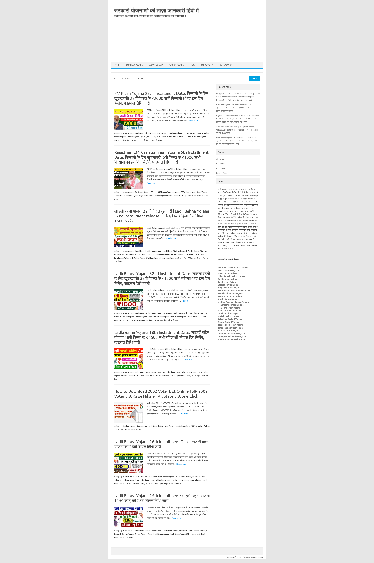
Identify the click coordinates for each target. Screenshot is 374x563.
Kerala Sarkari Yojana (228, 299)
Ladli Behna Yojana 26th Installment (187, 480)
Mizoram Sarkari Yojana (229, 310)
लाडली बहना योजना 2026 (183, 258)
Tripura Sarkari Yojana (229, 330)
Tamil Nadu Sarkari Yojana (230, 325)
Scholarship (207, 65)
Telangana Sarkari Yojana (230, 328)
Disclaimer (220, 168)
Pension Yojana (176, 65)
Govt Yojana (128, 133)
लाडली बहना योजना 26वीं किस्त (170, 484)
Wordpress (258, 557)
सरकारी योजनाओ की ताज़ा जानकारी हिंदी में (156, 10)
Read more (194, 120)
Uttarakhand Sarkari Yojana (231, 333)
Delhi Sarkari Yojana (227, 279)
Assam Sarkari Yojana (228, 270)
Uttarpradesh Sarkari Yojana (232, 336)
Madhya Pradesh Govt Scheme (186, 251)
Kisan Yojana (150, 133)
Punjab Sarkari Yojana (228, 316)
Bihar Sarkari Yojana (227, 273)
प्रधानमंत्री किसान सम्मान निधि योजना (150, 140)
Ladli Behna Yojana (153, 251)
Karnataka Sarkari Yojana (230, 296)
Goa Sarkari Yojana (227, 282)
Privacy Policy (222, 173)
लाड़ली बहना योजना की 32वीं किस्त (166, 320)
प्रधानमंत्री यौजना (146, 137)
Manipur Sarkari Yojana (229, 308)
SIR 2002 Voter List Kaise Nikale (128, 430)
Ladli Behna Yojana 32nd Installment (168, 254)
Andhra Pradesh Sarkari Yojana (233, 267)
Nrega (192, 65)
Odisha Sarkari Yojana (228, 313)
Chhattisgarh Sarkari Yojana (231, 276)
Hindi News (139, 133)
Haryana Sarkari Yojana (229, 287)
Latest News (162, 133)
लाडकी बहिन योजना (183, 376)
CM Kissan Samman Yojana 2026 (171, 192)
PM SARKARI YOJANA (134, 65)
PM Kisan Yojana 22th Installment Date (175, 137)
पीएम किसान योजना (129, 140)
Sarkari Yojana (156, 65)
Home (116, 65)
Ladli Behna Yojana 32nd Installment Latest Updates (151, 258)
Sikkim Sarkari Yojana (228, 322)
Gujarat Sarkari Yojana (229, 285)
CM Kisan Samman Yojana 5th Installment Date (163, 196)
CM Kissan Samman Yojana (146, 192)
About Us (220, 159)
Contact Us (220, 164)
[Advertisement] (187, 41)
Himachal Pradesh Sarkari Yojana (234, 290)
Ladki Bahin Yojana (142, 372)
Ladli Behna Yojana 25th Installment (185, 534)
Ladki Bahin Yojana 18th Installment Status (157, 376)
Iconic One (230, 557)
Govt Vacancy (225, 65)
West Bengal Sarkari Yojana (231, 339)
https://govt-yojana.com (238, 189)
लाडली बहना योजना (152, 484)
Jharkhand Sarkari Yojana (230, 293)
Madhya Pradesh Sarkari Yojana (135, 480)
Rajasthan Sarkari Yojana (230, 319)
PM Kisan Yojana (175, 133)
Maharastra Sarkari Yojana (231, 305)
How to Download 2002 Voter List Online (192, 426)
